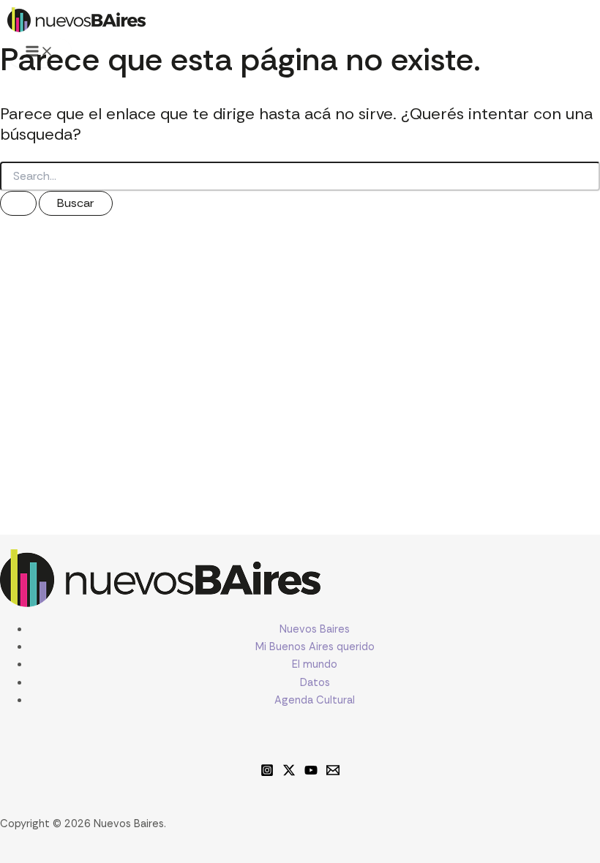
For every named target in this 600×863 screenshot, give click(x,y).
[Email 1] (333, 773)
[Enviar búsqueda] (18, 203)
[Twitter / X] (289, 773)
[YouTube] (311, 773)
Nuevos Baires (315, 629)
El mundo (314, 664)
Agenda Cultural (314, 700)
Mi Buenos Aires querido (315, 647)
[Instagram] (267, 773)
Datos (315, 683)
